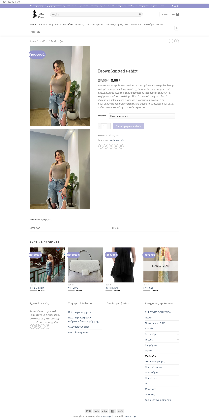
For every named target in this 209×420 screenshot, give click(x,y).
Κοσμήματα (151, 345)
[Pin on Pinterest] (116, 146)
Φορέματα (54, 24)
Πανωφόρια (148, 24)
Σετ (126, 24)
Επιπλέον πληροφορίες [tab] (40, 219)
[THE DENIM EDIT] (47, 265)
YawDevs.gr (105, 416)
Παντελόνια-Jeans (94, 24)
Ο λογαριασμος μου (79, 326)
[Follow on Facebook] (172, 6)
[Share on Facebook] (100, 146)
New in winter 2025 (155, 323)
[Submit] (140, 14)
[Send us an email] (47, 326)
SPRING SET (149, 288)
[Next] (178, 272)
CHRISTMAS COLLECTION (158, 312)
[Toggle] (178, 334)
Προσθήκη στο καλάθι (128, 126)
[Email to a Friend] (111, 146)
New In (33, 24)
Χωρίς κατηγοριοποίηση (158, 400)
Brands (42, 24)
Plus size (149, 328)
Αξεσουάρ (36, 31)
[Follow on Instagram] (175, 6)
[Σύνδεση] (176, 28)
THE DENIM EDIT (37, 288)
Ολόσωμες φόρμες (114, 24)
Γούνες (149, 339)
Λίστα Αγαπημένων (78, 332)
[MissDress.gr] (38, 14)
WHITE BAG (73, 288)
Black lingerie (111, 288)
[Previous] (30, 272)
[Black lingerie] (123, 265)
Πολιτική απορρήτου (79, 312)
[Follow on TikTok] (178, 6)
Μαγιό (159, 24)
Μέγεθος (102, 116)
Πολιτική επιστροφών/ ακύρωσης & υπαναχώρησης (83, 319)
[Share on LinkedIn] (121, 146)
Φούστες (79, 24)
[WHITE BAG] (85, 265)
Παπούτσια (135, 24)
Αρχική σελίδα (38, 41)
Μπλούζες (68, 24)
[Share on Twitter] (106, 146)
